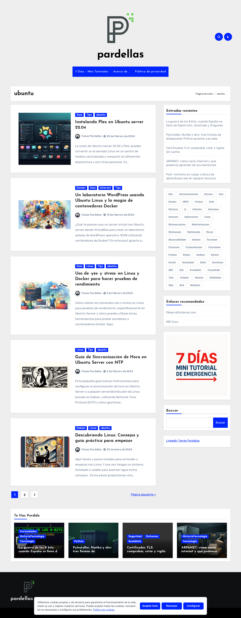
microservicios (177, 224)
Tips (89, 114)
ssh (181, 270)
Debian (81, 428)
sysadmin (195, 270)
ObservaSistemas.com (181, 312)
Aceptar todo (150, 605)
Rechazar (171, 605)
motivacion (174, 232)
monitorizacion (200, 224)
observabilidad (177, 239)
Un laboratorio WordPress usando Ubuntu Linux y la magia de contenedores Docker (109, 200)
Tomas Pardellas (91, 136)
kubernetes (191, 216)
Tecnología (27, 541)
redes (186, 254)
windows (195, 285)
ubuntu (101, 114)
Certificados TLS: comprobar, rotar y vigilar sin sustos (147, 551)
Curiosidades (28, 531)
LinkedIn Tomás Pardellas (183, 440)
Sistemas (152, 536)
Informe (197, 209)
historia (173, 209)
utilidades (215, 277)
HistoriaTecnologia (32, 536)
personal (212, 239)
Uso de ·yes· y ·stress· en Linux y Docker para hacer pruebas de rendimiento (107, 279)
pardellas (120, 55)
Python (79, 541)
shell (203, 262)
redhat (200, 254)
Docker (81, 187)
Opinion (196, 239)
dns (221, 194)
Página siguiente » (143, 494)
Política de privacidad (150, 71)
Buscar (172, 410)
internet (173, 216)
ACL (170, 194)
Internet (105, 187)
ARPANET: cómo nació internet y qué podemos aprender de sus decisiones (201, 551)
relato (215, 254)
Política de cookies (104, 609)
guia (211, 201)
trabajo (184, 277)
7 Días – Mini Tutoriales (91, 71)
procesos (174, 247)
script (172, 262)
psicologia (214, 247)
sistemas (217, 262)
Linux (89, 266)
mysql (209, 232)
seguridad (188, 262)
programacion (194, 247)
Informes (213, 209)
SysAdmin (134, 541)
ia (185, 209)
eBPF (186, 201)
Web (182, 285)
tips (171, 277)
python (172, 254)
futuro (199, 201)
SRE (170, 270)
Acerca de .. (121, 71)
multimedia (193, 232)
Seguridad (135, 536)
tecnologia (213, 270)
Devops (208, 194)
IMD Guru (172, 321)
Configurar (193, 605)
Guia (79, 114)
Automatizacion (188, 194)
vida (170, 285)
